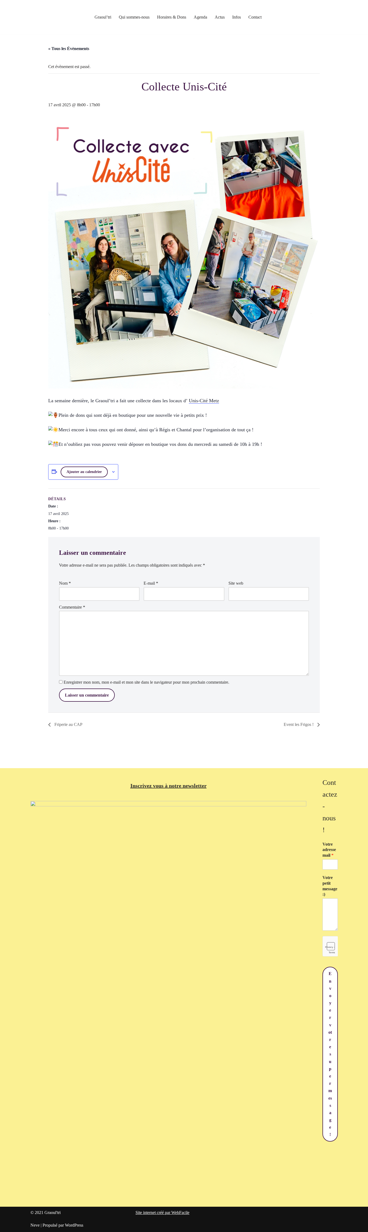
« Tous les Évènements (68, 48)
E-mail (151, 583)
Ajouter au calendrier (84, 472)
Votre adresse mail (329, 850)
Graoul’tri (103, 17)
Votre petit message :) (329, 885)
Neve (35, 1225)
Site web (235, 583)
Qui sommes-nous (134, 17)
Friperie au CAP (67, 724)
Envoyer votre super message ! (330, 1054)
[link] (204, 401)
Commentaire (72, 607)
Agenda (200, 17)
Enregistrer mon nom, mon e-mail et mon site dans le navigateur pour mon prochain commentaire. (146, 682)
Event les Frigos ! (299, 724)
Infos (236, 17)
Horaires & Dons (171, 17)
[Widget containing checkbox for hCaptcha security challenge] (330, 946)
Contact (255, 17)
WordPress (74, 1225)
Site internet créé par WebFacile (162, 1212)
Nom (65, 583)
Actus (220, 17)
